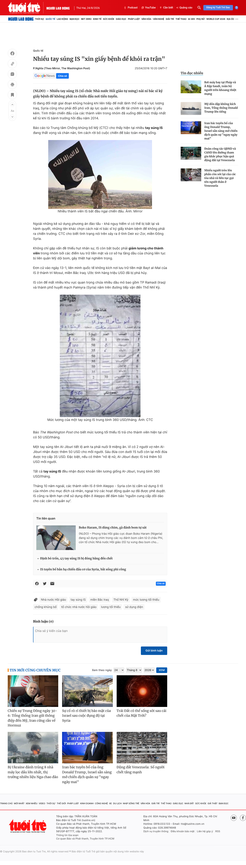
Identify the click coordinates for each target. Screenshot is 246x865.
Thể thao (180, 19)
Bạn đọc (74, 19)
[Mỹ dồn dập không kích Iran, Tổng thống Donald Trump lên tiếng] (191, 108)
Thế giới (61, 803)
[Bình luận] (12, 74)
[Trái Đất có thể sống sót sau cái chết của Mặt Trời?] (142, 691)
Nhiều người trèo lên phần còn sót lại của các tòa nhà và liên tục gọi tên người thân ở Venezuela (220, 178)
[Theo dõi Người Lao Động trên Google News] (44, 76)
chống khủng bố (46, 607)
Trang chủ (6, 803)
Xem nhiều (31, 803)
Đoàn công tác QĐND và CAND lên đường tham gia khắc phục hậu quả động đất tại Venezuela (220, 154)
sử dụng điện (134, 607)
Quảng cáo (186, 7)
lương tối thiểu (111, 607)
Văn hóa (145, 803)
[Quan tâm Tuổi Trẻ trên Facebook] (243, 818)
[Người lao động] (58, 8)
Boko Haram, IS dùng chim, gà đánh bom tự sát (113, 527)
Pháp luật (134, 19)
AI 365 (191, 19)
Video (42, 803)
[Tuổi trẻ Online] (28, 826)
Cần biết (168, 7)
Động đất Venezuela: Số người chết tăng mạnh (141, 769)
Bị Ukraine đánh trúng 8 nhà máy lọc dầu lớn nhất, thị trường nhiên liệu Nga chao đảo (33, 772)
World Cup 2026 (215, 19)
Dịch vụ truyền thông (155, 831)
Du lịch (117, 803)
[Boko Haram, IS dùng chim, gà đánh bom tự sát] (56, 537)
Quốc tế (50, 19)
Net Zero (86, 19)
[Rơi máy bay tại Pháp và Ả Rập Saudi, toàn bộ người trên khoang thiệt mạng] (191, 86)
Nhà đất (189, 803)
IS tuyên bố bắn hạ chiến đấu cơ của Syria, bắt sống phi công (83, 569)
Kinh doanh (87, 803)
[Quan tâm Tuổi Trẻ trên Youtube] (234, 818)
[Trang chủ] (21, 19)
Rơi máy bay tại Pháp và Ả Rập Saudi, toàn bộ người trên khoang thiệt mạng (220, 88)
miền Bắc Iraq (99, 599)
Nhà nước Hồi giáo (53, 599)
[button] (12, 104)
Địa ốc (230, 19)
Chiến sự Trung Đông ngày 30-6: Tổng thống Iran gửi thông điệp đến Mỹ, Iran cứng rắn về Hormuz (32, 718)
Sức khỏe (108, 19)
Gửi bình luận (154, 650)
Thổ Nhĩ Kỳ (120, 599)
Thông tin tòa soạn (67, 835)
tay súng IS (78, 599)
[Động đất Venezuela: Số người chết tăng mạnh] (142, 748)
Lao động (62, 19)
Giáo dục (121, 19)
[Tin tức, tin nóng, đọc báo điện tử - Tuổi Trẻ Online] (27, 7)
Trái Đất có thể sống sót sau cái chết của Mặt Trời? (141, 713)
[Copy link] (12, 64)
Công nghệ (101, 803)
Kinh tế (97, 19)
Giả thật (212, 803)
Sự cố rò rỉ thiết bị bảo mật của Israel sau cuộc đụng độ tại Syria (86, 716)
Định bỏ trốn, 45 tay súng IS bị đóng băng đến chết (76, 558)
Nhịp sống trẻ (131, 803)
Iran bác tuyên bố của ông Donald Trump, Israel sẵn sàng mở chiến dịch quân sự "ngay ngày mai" (221, 130)
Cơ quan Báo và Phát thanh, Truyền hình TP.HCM (85, 838)
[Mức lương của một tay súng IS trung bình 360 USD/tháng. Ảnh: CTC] (100, 356)
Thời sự (39, 19)
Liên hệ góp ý (205, 831)
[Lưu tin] (12, 95)
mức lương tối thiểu (146, 599)
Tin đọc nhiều (192, 73)
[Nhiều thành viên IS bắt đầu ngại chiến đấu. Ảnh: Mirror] (100, 174)
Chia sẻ (62, 75)
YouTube (150, 7)
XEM (162, 670)
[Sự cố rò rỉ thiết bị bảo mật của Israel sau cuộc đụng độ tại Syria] (87, 691)
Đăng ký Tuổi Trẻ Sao (218, 7)
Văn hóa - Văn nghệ (152, 19)
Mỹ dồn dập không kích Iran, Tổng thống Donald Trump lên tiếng (221, 107)
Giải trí (170, 19)
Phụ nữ (200, 19)
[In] (12, 85)
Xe (110, 803)
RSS (217, 831)
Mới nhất (19, 803)
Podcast (133, 7)
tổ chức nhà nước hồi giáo (78, 607)
